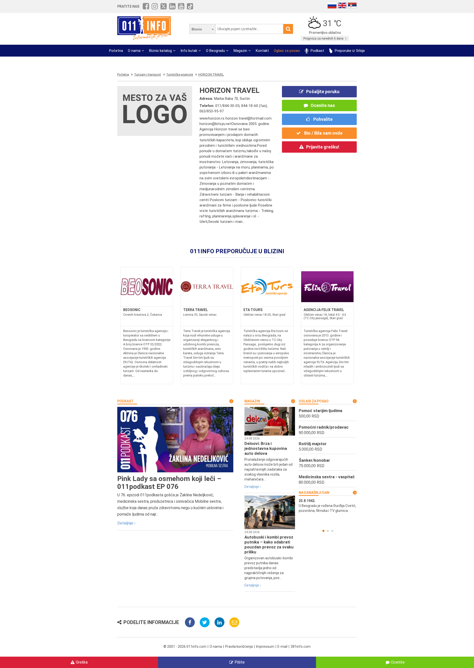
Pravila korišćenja (239, 646)
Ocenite (398, 662)
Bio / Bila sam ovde (322, 133)
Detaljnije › (126, 523)
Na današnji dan (314, 493)
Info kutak (188, 50)
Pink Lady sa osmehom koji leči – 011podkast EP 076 (169, 483)
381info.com (301, 646)
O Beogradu (215, 50)
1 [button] (323, 531)
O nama (134, 50)
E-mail (282, 646)
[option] (328, 505)
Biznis (197, 29)
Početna (116, 50)
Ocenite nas (323, 105)
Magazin (240, 50)
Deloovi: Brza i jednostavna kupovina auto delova (265, 448)
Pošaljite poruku (322, 91)
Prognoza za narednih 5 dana (323, 38)
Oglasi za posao (287, 50)
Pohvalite (322, 119)
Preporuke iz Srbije (349, 50)
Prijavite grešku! (322, 146)
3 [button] (332, 531)
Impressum (265, 646)
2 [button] (328, 531)
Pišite (240, 662)
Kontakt (262, 50)
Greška (82, 662)
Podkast (317, 50)
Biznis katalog (160, 50)
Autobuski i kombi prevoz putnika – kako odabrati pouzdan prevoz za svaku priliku (269, 544)
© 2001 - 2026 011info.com (184, 646)
